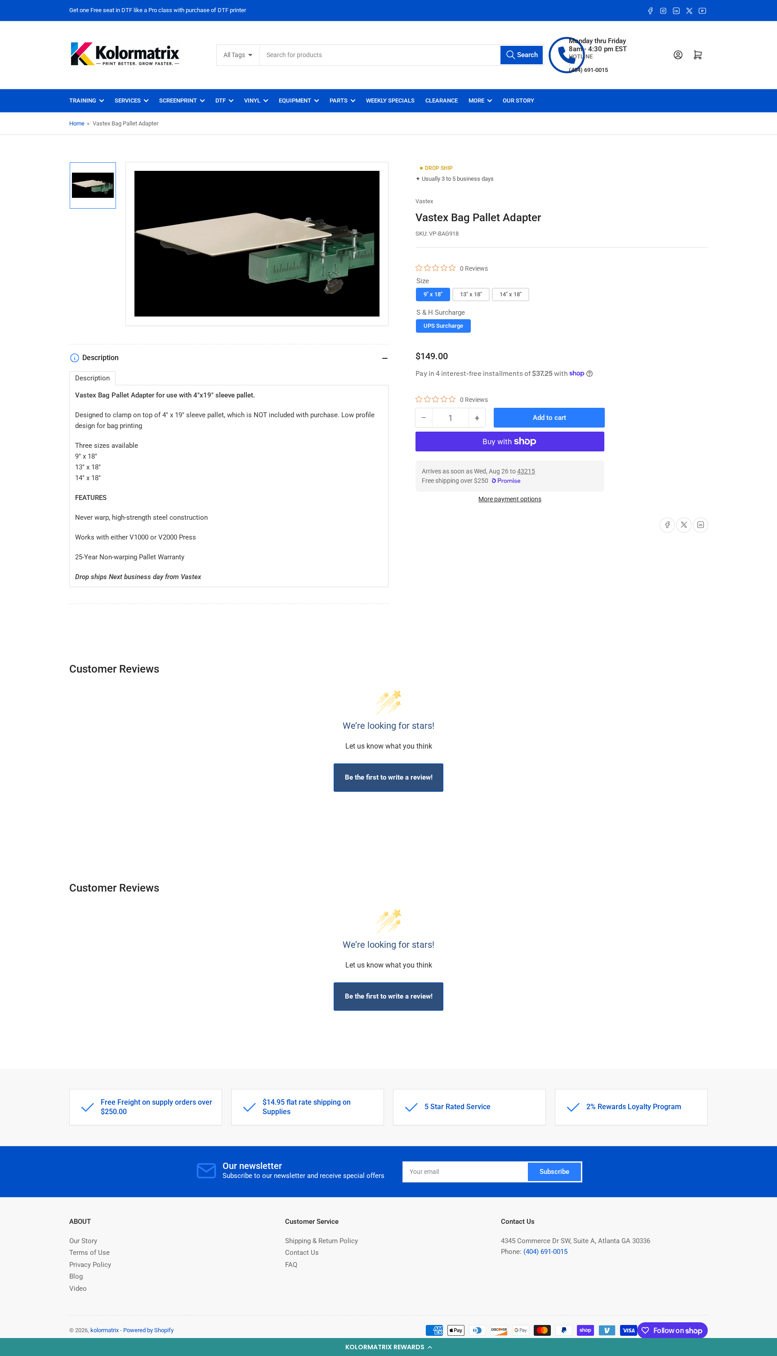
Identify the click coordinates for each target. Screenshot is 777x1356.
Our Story (518, 100)
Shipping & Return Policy (321, 1241)
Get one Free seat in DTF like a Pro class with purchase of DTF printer (157, 10)
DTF (220, 100)
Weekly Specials (390, 100)
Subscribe (554, 1172)
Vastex (424, 201)
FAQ (291, 1265)
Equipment (295, 100)
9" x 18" (433, 294)
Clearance (441, 100)
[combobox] (402, 55)
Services (128, 100)
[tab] (92, 378)
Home (77, 123)
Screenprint (178, 100)
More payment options (509, 499)
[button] (388, 1347)
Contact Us (302, 1253)
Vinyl (252, 100)
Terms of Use (89, 1253)
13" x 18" (471, 294)
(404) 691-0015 (545, 1252)
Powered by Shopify (148, 1330)
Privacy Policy (90, 1265)
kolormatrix (104, 1330)
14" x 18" (511, 294)
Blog (76, 1276)
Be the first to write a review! (389, 777)
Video (78, 1289)
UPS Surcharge (443, 325)
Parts (339, 100)
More (476, 100)
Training (82, 100)
